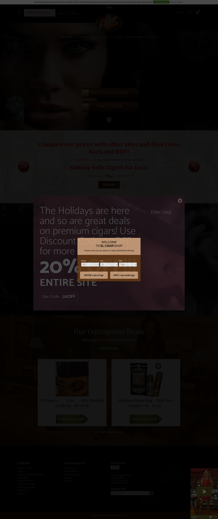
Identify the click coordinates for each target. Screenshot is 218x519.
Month (83, 261)
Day (101, 261)
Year (120, 261)
